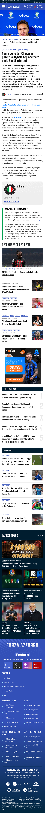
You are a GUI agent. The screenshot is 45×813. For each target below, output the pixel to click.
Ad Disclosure (38, 2)
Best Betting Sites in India (11, 761)
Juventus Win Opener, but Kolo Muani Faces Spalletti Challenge (32, 631)
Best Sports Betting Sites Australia (10, 740)
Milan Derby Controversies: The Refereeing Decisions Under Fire (14, 519)
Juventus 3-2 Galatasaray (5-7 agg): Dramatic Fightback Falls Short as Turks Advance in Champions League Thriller (16, 461)
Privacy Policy (8, 691)
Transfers (23, 50)
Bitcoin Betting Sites (33, 737)
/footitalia (7, 667)
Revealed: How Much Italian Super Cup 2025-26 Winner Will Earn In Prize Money (19, 418)
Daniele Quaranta (6, 283)
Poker (4, 560)
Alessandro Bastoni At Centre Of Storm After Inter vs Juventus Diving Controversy (19, 395)
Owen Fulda (10, 560)
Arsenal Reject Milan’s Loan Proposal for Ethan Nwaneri (11, 631)
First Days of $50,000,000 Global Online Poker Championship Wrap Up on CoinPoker (32, 596)
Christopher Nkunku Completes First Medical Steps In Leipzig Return (14, 339)
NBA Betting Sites (32, 714)
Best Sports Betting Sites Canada (10, 746)
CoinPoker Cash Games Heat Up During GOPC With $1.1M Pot (11, 596)
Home (4, 39)
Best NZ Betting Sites (11, 752)
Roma (15, 50)
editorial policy (35, 220)
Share (39, 94)
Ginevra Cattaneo (19, 269)
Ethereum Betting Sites (34, 741)
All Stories (13, 39)
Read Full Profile (11, 201)
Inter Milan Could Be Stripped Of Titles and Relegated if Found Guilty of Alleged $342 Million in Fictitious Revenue (18, 439)
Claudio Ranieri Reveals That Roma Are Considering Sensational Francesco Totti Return (18, 407)
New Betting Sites (10, 726)
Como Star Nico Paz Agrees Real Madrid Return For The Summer (14, 475)
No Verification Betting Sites (33, 758)
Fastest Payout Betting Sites (12, 712)
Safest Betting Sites (11, 722)
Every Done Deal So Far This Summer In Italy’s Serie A (16, 504)
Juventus (6, 298)
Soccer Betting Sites (33, 705)
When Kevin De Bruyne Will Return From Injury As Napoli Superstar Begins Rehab (15, 491)
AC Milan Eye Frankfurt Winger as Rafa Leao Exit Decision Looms (20, 273)
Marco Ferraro (32, 590)
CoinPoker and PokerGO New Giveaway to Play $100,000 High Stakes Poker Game (19, 564)
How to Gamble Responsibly (14, 687)
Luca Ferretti (5, 332)
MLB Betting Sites (32, 718)
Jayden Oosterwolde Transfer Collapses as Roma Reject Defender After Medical (16, 289)
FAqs (5, 695)
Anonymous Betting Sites (32, 746)
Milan (4, 269)
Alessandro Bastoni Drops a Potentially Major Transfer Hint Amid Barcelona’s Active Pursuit (20, 427)
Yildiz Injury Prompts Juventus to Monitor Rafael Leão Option (15, 322)
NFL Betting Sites (32, 710)
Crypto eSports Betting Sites (34, 752)
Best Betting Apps (10, 718)
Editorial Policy (9, 682)
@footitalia (17, 667)
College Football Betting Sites (34, 723)
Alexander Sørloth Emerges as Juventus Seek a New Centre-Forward (13, 307)
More (39, 535)
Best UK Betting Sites (11, 756)
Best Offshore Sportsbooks (9, 706)
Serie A (17, 315)
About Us (7, 678)
